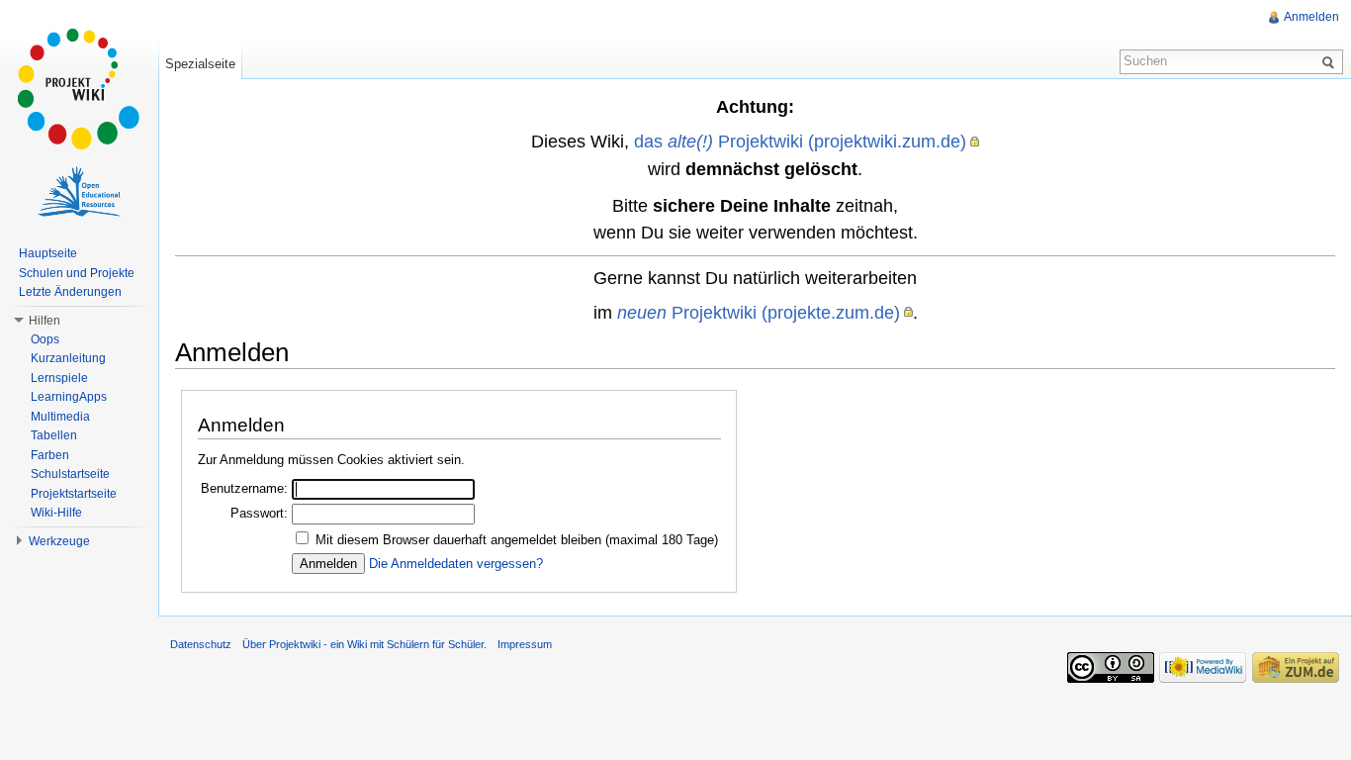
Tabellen (54, 435)
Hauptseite (48, 253)
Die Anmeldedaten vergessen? (456, 563)
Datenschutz (200, 644)
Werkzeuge (59, 541)
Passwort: (259, 513)
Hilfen (44, 321)
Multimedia (60, 417)
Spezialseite (200, 63)
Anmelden (1311, 17)
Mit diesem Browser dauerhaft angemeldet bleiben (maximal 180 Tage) (516, 539)
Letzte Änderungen (70, 292)
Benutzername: (244, 488)
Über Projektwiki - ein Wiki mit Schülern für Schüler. (364, 644)
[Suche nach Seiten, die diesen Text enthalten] (1331, 61)
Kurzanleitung (68, 358)
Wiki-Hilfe (56, 513)
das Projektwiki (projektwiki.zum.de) (800, 141)
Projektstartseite (74, 494)
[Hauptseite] (79, 89)
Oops (45, 339)
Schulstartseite (70, 474)
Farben (50, 455)
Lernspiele (59, 378)
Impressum (524, 644)
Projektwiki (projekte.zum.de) (758, 312)
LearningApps (69, 397)
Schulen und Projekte (77, 273)
